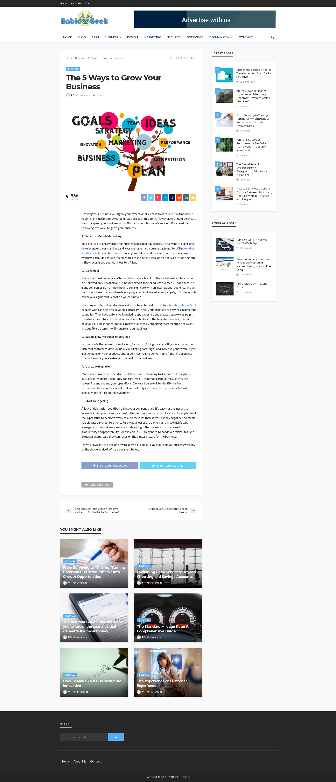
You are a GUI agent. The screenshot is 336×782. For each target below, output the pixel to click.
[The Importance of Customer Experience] (168, 672)
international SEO (184, 305)
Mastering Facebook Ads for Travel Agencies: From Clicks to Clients (253, 73)
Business (111, 37)
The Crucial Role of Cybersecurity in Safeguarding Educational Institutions (252, 169)
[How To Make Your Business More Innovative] (94, 672)
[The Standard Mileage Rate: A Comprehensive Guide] (168, 617)
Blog (82, 37)
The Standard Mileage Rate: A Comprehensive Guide (162, 628)
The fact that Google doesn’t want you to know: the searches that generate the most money (92, 626)
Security (174, 37)
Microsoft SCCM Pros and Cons (251, 285)
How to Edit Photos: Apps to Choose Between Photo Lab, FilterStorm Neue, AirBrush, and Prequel (254, 194)
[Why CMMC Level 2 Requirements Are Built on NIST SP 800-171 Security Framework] (224, 145)
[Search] (272, 37)
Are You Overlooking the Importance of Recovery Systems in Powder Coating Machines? (253, 96)
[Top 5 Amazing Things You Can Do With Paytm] (225, 244)
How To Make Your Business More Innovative (92, 683)
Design (132, 37)
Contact (89, 3)
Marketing (152, 37)
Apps (95, 37)
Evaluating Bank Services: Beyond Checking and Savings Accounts (166, 574)
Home (63, 3)
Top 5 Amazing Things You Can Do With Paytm (252, 241)
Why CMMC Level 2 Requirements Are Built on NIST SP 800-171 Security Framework (252, 145)
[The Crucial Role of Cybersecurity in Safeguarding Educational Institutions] (224, 169)
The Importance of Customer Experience (162, 683)
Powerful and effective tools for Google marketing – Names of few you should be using (253, 264)
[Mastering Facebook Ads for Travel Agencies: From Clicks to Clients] (224, 75)
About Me (76, 3)
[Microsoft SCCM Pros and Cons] (225, 288)
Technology (219, 37)
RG (72, 95)
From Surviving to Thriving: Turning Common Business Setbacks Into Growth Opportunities (94, 572)
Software (195, 37)
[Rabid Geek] (84, 19)
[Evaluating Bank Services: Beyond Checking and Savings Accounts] (168, 563)
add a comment (99, 484)
